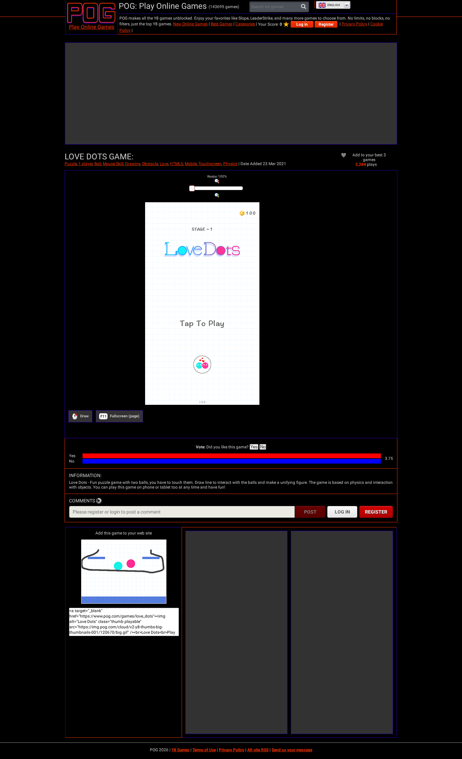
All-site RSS (258, 750)
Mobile (191, 163)
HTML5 (176, 163)
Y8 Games (180, 750)
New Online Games (190, 24)
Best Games (221, 24)
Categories (245, 24)
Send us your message (292, 750)
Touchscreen (210, 163)
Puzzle (71, 163)
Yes (254, 446)
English (333, 5)
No (262, 446)
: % (217, 176)
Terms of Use (204, 750)
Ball (97, 163)
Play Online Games (91, 27)
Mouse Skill (113, 163)
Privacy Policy (354, 24)
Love (164, 163)
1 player (85, 163)
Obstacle (150, 163)
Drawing (132, 163)
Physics (230, 163)
